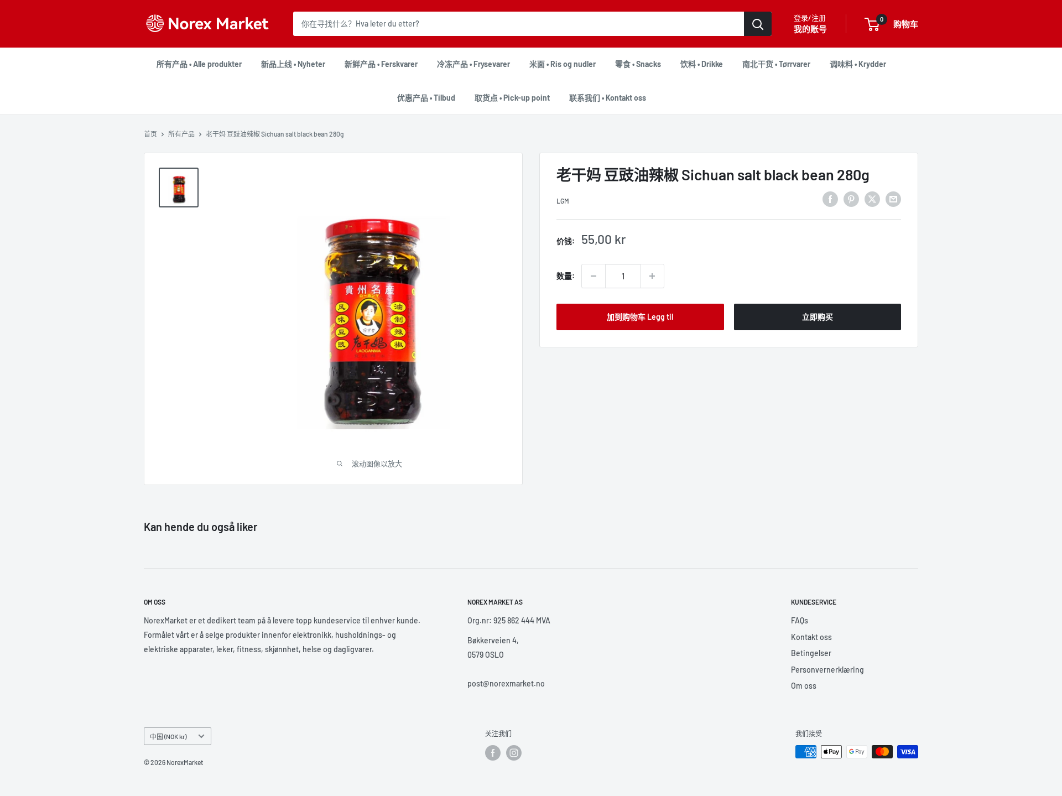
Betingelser (811, 653)
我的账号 (810, 29)
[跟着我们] (493, 753)
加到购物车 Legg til (640, 316)
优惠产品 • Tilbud (426, 97)
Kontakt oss (811, 637)
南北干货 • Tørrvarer (776, 64)
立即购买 (817, 316)
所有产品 (181, 134)
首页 (150, 134)
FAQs (799, 620)
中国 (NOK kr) (168, 736)
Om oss (803, 685)
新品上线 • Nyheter (293, 64)
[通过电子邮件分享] (893, 199)
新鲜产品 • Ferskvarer (381, 64)
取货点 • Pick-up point (512, 97)
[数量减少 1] (593, 276)
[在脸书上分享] (830, 199)
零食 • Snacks (638, 64)
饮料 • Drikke (701, 64)
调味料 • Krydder (858, 64)
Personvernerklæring (827, 669)
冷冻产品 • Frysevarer (473, 64)
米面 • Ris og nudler (562, 64)
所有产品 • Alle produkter (199, 64)
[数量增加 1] (652, 276)
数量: (565, 275)
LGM (562, 201)
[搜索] (758, 24)
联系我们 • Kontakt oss (607, 97)
